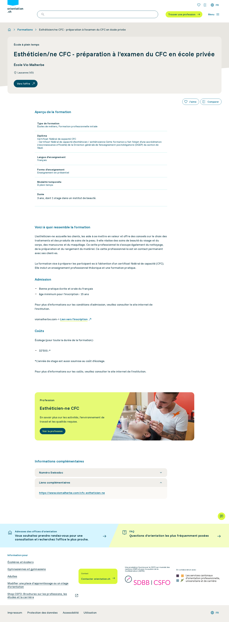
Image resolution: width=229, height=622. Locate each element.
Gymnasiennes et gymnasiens (26, 569)
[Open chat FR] (221, 516)
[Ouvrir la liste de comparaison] (205, 5)
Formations (25, 29)
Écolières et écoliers (20, 562)
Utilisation (90, 612)
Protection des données (42, 612)
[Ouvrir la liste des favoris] (199, 5)
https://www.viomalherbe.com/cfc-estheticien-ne (72, 493)
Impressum (14, 612)
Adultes (12, 576)
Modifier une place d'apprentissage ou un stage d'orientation (37, 585)
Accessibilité (71, 612)
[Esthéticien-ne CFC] (114, 416)
